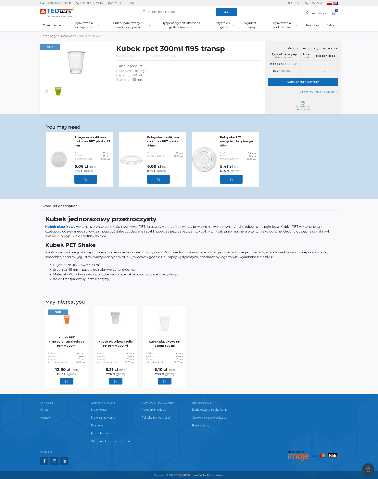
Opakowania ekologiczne (84, 25)
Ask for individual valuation (317, 91)
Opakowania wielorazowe (282, 25)
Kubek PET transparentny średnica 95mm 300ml (66, 341)
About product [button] (130, 66)
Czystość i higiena (223, 25)
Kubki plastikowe (90, 36)
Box (284, 70)
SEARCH (226, 12)
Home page (49, 36)
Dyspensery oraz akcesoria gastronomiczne (181, 25)
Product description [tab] (61, 206)
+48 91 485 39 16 (91, 3)
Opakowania (52, 25)
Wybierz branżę (250, 25)
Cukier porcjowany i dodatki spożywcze (127, 25)
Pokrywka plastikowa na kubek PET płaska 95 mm (92, 141)
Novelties (313, 25)
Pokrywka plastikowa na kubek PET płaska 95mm (163, 141)
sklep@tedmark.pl (59, 3)
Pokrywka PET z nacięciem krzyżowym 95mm (236, 141)
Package (285, 63)
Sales (330, 25)
